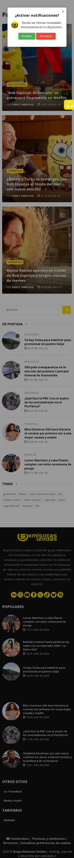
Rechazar (46, 36)
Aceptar (27, 36)
